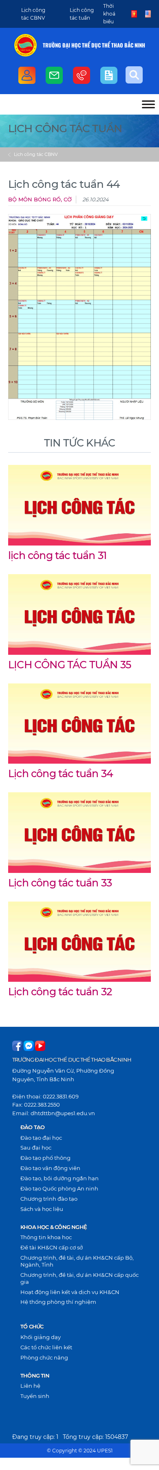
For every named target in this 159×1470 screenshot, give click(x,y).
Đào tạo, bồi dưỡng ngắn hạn (59, 1178)
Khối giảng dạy (40, 1337)
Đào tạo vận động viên (50, 1168)
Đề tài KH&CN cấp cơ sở (51, 1247)
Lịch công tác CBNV (36, 154)
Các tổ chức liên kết (46, 1347)
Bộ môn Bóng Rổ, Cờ (40, 199)
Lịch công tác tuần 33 (60, 883)
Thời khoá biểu (109, 14)
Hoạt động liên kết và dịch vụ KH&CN (69, 1292)
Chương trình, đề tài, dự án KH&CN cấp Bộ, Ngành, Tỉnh (77, 1261)
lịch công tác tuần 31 (57, 555)
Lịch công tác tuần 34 (60, 773)
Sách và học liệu (41, 1209)
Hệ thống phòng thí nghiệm (58, 1302)
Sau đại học (35, 1147)
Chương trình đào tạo (48, 1198)
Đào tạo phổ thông (45, 1157)
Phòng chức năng (44, 1357)
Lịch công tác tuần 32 (60, 991)
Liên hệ (30, 1385)
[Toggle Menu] (148, 104)
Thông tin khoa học (46, 1237)
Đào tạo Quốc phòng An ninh (59, 1188)
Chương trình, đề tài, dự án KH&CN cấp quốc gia (79, 1278)
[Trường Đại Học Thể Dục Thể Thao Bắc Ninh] (25, 45)
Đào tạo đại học (41, 1137)
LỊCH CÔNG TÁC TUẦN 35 (69, 664)
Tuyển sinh (34, 1396)
